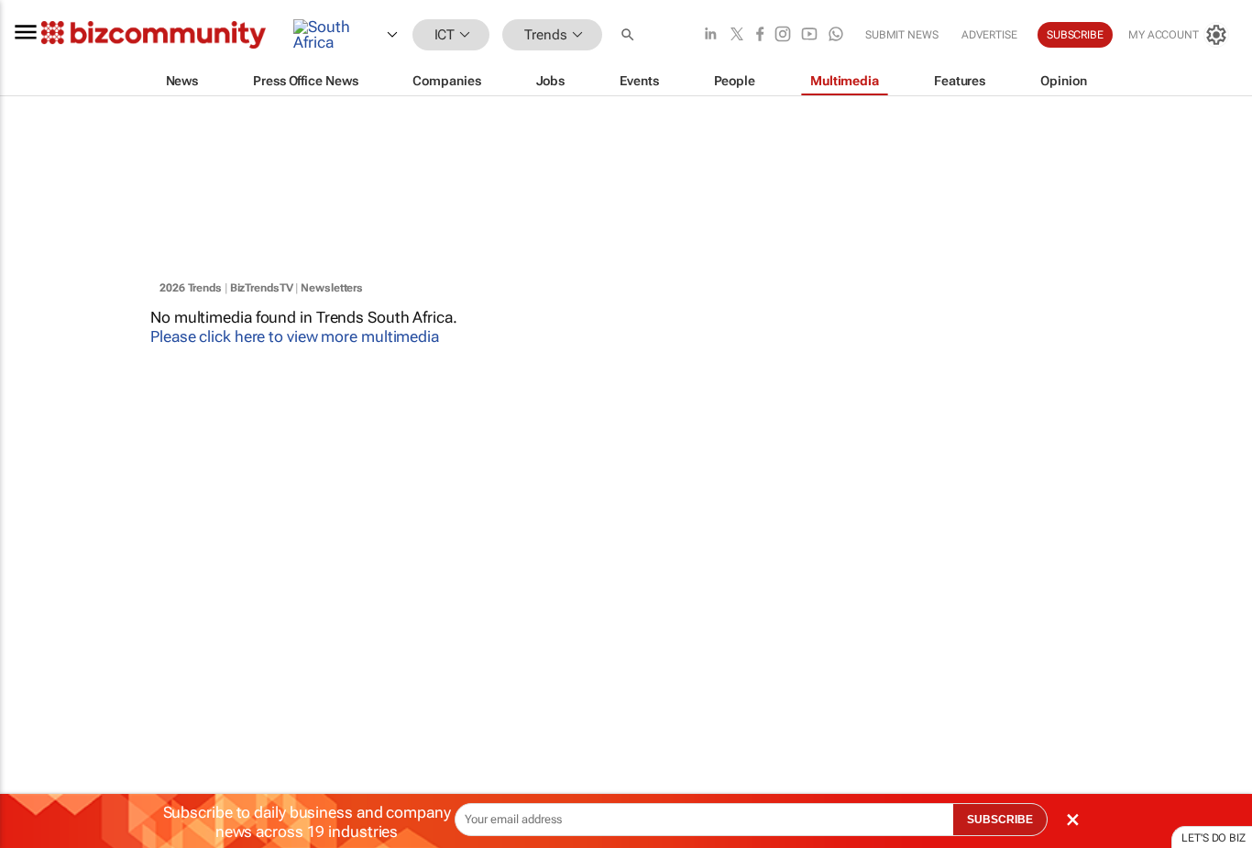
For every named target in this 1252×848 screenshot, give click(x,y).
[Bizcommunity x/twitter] (737, 35)
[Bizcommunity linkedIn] (710, 35)
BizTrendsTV (261, 287)
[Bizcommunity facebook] (759, 35)
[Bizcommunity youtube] (809, 35)
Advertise (989, 34)
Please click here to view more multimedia (294, 336)
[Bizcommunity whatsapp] (836, 35)
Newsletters (332, 287)
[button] (629, 35)
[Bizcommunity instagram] (783, 35)
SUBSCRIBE (1000, 819)
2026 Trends (190, 287)
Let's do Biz (1213, 837)
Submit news (902, 34)
